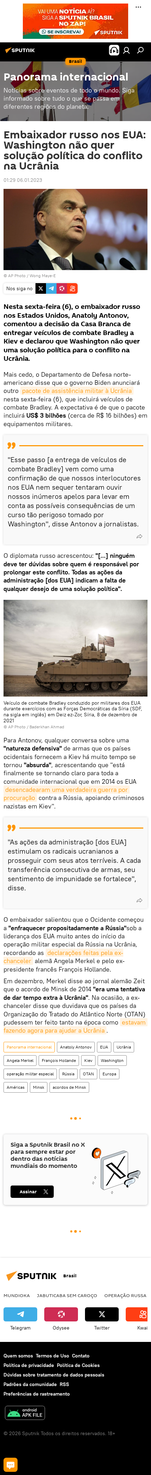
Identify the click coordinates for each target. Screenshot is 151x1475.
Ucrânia (124, 1047)
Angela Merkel (20, 1060)
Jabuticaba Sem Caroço (67, 1295)
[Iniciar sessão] (126, 50)
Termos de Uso (52, 1355)
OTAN (88, 1073)
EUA (104, 1047)
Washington (112, 1060)
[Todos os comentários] (11, 1465)
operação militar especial (30, 1073)
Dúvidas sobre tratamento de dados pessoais (54, 1375)
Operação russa (125, 1295)
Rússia (68, 1073)
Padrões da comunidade (30, 1384)
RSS (64, 1384)
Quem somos (18, 1355)
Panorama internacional (29, 1047)
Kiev (88, 1060)
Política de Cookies (78, 1365)
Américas (16, 1087)
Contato (81, 1355)
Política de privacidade (29, 1365)
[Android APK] (25, 1414)
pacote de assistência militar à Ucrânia (77, 391)
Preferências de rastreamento (37, 1394)
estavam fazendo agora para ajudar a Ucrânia (75, 1026)
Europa (109, 1073)
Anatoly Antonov (76, 1047)
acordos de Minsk (69, 1087)
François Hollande (59, 1060)
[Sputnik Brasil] (21, 53)
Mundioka (17, 1295)
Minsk (38, 1087)
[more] (139, 536)
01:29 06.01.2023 (23, 180)
